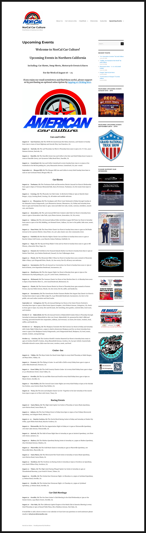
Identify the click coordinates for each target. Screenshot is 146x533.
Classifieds (82, 21)
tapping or (73, 82)
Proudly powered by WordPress (42, 525)
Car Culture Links (71, 21)
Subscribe (103, 21)
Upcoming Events (115, 21)
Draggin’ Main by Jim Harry (107, 72)
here (89, 82)
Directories (94, 21)
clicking (82, 82)
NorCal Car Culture (33, 27)
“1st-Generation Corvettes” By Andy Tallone (112, 56)
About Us (59, 21)
